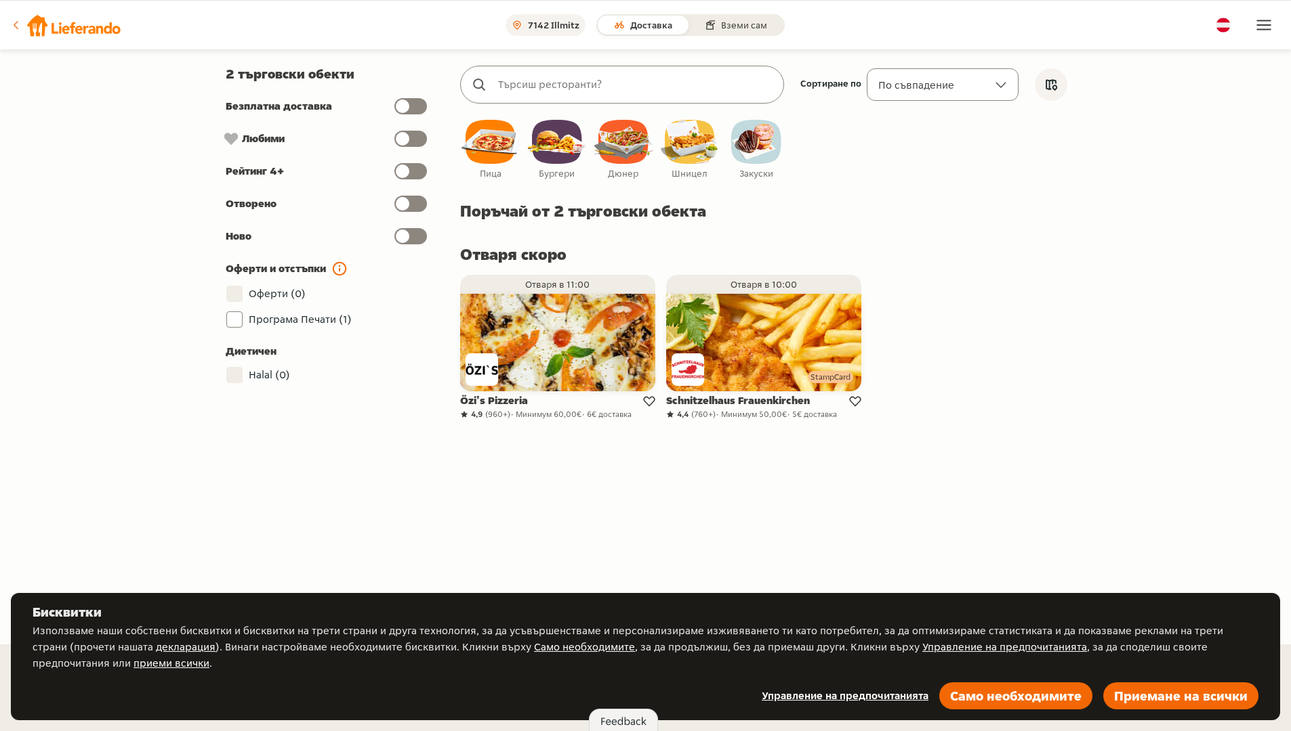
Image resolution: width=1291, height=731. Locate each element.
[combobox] (635, 84)
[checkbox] (490, 150)
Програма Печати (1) (300, 319)
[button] (66, 25)
